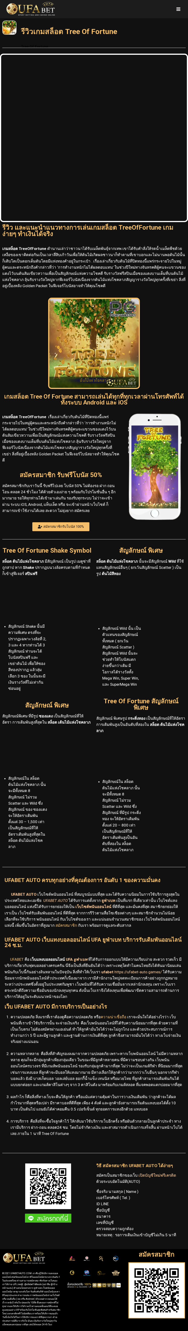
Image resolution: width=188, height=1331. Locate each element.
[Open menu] (178, 9)
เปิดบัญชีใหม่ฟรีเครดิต (157, 1175)
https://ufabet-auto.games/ (138, 972)
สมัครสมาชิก (66, 925)
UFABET (17, 959)
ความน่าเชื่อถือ (113, 1017)
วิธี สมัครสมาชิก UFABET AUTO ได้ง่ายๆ (134, 1165)
